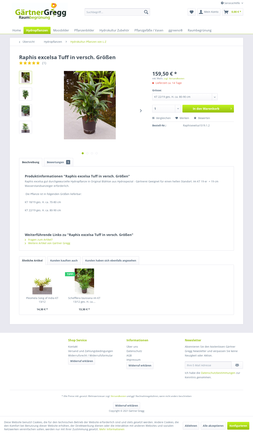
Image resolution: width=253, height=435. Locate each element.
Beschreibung (30, 162)
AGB (129, 355)
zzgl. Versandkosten (174, 78)
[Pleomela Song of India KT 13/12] (42, 281)
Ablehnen (191, 425)
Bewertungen (58, 162)
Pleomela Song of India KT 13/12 (42, 299)
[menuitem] (117, 12)
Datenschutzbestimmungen (218, 373)
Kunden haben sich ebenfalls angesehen (110, 260)
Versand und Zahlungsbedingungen (90, 351)
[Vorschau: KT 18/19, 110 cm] (25, 94)
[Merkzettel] (192, 12)
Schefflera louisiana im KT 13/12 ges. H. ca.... (84, 299)
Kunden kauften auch (64, 260)
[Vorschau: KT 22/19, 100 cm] (25, 127)
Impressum (133, 359)
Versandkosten (118, 396)
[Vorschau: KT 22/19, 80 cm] (25, 110)
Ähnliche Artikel (32, 260)
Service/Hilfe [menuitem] (232, 3)
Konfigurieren (238, 425)
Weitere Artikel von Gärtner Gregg (48, 243)
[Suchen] (146, 12)
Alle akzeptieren (213, 425)
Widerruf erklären (81, 361)
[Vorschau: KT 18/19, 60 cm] (25, 77)
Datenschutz (134, 351)
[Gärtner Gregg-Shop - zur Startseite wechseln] (40, 14)
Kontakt (73, 346)
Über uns (132, 346)
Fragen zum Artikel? (40, 239)
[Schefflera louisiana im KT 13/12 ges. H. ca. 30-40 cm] (84, 281)
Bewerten (203, 118)
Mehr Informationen (111, 429)
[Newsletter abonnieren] (237, 365)
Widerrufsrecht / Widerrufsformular (90, 355)
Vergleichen (163, 118)
